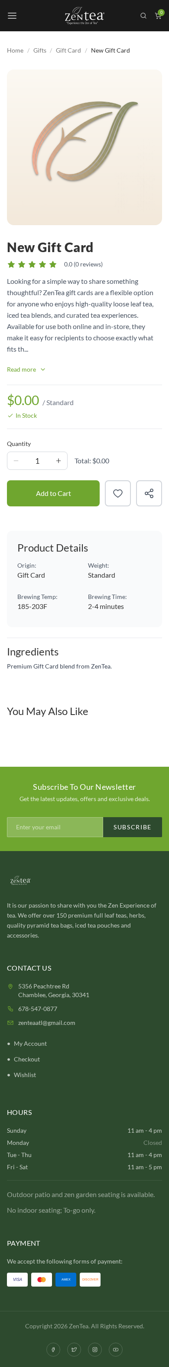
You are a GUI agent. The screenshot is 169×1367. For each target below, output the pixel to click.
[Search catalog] (143, 16)
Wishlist (25, 1074)
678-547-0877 (37, 1008)
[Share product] (149, 493)
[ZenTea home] (84, 16)
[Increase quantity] (58, 460)
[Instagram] (95, 1350)
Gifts (39, 50)
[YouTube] (116, 1350)
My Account (30, 1043)
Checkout (27, 1059)
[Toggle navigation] (12, 15)
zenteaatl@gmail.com (46, 1022)
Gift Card (68, 50)
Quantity (19, 443)
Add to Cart (53, 493)
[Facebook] (53, 1350)
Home (15, 50)
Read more (21, 369)
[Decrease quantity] (16, 460)
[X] (74, 1350)
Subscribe (133, 827)
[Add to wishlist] (118, 493)
